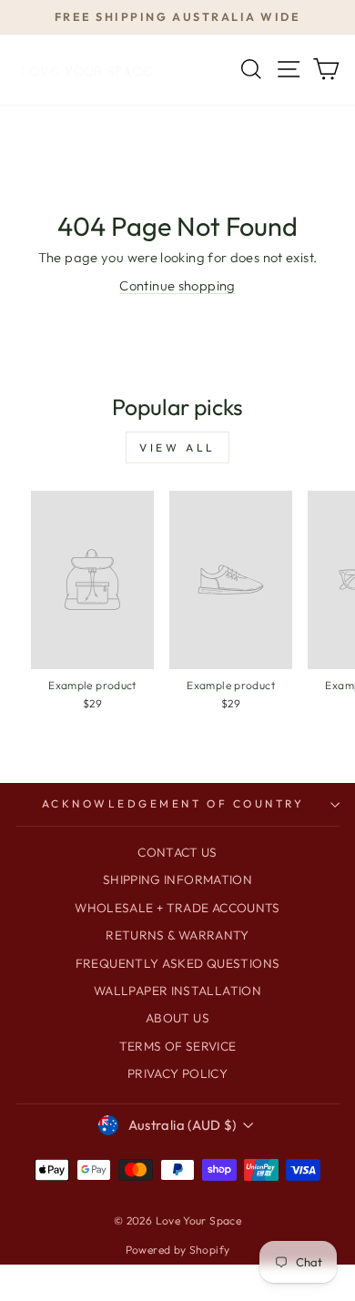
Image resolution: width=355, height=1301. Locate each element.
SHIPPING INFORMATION (177, 879)
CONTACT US (177, 852)
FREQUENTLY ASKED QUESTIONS (178, 963)
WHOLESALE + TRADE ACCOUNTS (177, 908)
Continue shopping (177, 285)
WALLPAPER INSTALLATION (177, 990)
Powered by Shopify (178, 1249)
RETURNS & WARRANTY (177, 935)
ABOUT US (177, 1018)
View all (177, 447)
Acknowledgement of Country (173, 803)
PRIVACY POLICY (177, 1073)
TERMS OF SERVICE (178, 1046)
